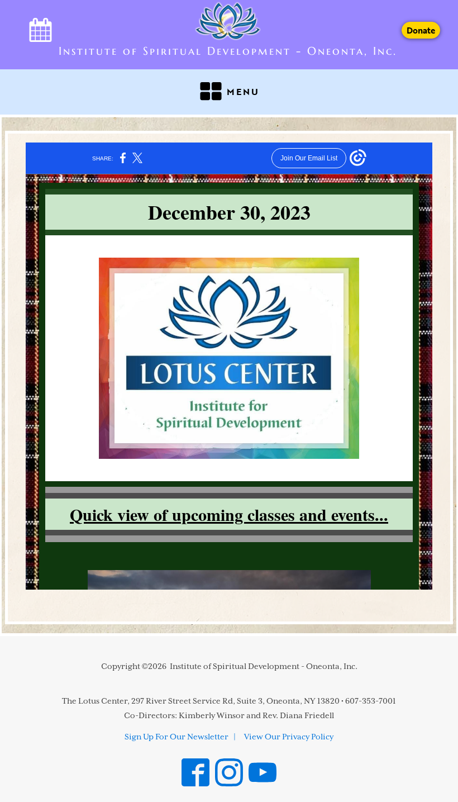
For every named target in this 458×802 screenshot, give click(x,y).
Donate (421, 30)
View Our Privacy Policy (288, 737)
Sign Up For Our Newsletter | (180, 737)
